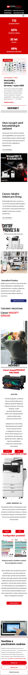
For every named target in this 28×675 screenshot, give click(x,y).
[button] (14, 81)
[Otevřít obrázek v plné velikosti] (14, 547)
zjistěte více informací (18, 300)
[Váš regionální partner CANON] (14, 7)
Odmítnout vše (14, 667)
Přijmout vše (14, 663)
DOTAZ (7, 451)
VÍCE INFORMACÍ (7, 149)
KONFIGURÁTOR (13, 603)
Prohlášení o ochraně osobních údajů (17, 658)
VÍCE (19, 451)
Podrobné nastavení (14, 672)
